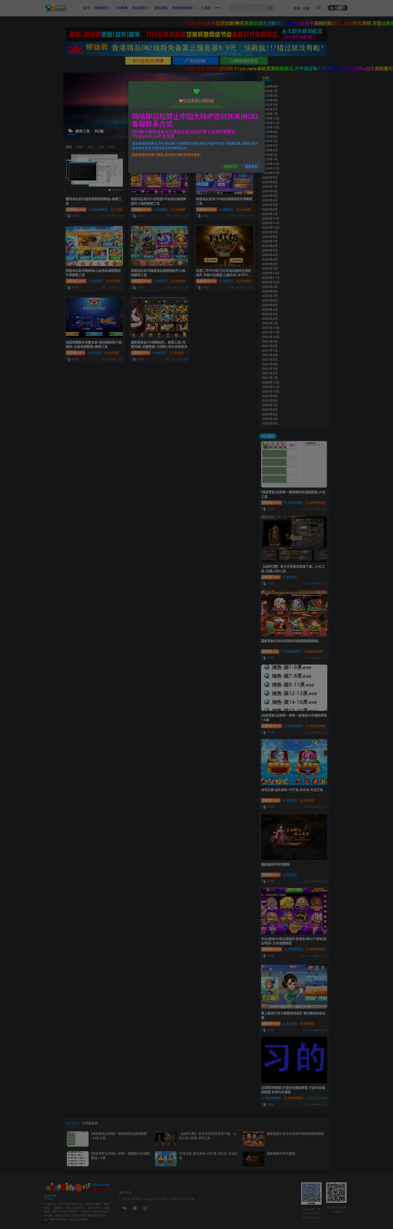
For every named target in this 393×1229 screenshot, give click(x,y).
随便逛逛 (230, 166)
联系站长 (251, 166)
